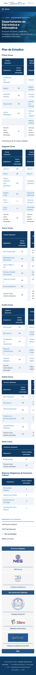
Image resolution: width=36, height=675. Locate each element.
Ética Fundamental (9, 251)
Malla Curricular (8, 539)
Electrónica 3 (7, 403)
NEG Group (18, 569)
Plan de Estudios (10, 534)
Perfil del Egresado (9, 529)
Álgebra (5, 88)
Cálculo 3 (30, 169)
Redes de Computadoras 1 (8, 351)
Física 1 (5, 174)
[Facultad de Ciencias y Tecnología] (31, 3)
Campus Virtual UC (18, 614)
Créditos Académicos (18, 587)
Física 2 (29, 174)
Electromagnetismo (9, 286)
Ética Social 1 (7, 327)
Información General (9, 524)
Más (18, 651)
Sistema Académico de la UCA (18, 646)
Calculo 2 (6, 169)
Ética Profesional (8, 397)
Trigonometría (7, 104)
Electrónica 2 (7, 333)
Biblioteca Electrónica (18, 628)
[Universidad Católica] (5, 3)
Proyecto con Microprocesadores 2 (9, 418)
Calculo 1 (31, 80)
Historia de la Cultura (10, 495)
